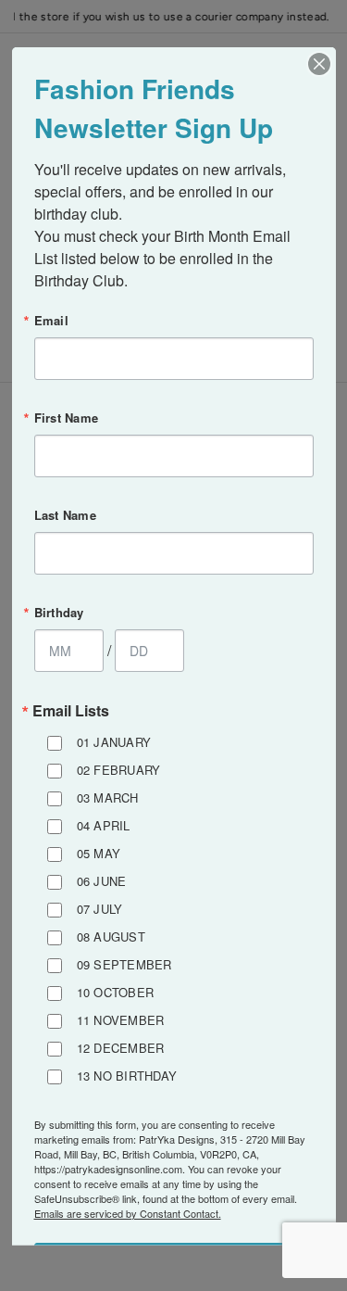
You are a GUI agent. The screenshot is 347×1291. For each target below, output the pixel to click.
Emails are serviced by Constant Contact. (127, 1212)
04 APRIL (103, 824)
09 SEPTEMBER (124, 963)
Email (51, 319)
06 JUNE (102, 880)
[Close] (319, 63)
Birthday (59, 611)
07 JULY (100, 908)
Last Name (65, 514)
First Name (66, 417)
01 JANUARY (114, 741)
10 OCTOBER (116, 991)
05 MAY (99, 852)
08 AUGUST (111, 935)
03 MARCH (108, 796)
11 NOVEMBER (121, 1019)
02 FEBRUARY (119, 769)
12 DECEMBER (121, 1047)
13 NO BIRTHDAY (127, 1074)
